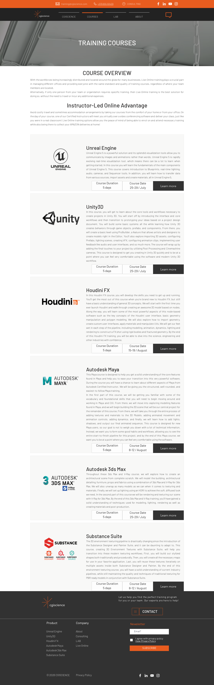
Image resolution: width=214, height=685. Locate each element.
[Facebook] (158, 4)
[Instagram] (176, 4)
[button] (169, 15)
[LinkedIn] (164, 4)
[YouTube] (170, 4)
